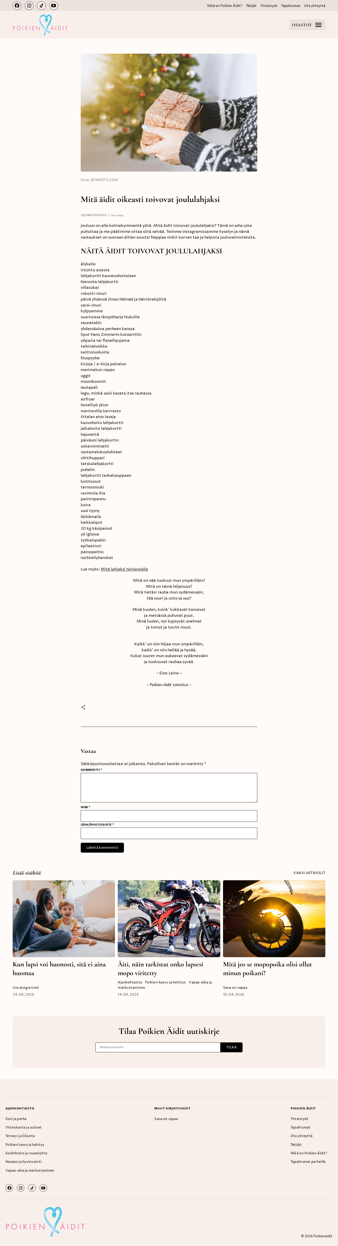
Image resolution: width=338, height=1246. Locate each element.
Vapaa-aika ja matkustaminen (30, 1170)
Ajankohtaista (94, 215)
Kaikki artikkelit (309, 873)
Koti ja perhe (16, 1119)
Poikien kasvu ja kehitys (165, 982)
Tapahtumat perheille (309, 1162)
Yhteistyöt (269, 6)
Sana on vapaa (235, 987)
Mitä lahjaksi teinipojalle (124, 569)
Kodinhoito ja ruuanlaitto (27, 1153)
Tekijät (251, 6)
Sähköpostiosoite (97, 825)
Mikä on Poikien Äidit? (224, 6)
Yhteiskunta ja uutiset (24, 1127)
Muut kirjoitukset (172, 1108)
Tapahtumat (291, 6)
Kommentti (91, 770)
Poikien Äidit (304, 1108)
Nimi (85, 807)
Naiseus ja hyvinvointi (24, 1162)
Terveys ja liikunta (21, 1136)
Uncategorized (26, 987)
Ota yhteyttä (314, 6)
